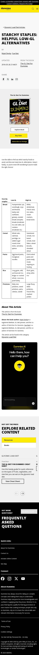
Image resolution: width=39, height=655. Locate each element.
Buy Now (18, 136)
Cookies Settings (6, 632)
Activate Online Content (9, 559)
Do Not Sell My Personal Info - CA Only (14, 637)
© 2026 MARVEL (6, 653)
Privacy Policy (5, 627)
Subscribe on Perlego (19, 141)
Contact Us (4, 553)
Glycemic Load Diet (9, 337)
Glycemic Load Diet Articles (14, 27)
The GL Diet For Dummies (26, 64)
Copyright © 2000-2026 (9, 642)
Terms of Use (6, 621)
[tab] (19, 440)
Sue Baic (15, 53)
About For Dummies (8, 548)
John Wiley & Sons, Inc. (26, 642)
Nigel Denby (6, 53)
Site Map (4, 564)
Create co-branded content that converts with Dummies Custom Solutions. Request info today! (19, 2)
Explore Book (19, 130)
